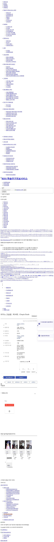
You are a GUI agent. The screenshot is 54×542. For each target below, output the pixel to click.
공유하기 (25, 382)
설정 (4, 48)
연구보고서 (9, 20)
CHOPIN (19, 337)
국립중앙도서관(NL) (11, 505)
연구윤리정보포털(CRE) (12, 508)
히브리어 (5, 212)
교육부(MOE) (9, 502)
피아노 (18, 335)
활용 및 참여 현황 (10, 130)
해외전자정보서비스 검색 (9, 144)
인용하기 (21, 377)
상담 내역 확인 (10, 84)
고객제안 (8, 85)
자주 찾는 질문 (10, 81)
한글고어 (5, 206)
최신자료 (8, 105)
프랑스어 (5, 209)
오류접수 (33, 382)
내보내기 (9, 382)
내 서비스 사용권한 (11, 34)
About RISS (6, 54)
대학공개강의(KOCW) (11, 489)
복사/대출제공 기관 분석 (12, 96)
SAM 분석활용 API (11, 128)
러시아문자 (6, 221)
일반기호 (5, 224)
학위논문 (8, 12)
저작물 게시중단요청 (8, 519)
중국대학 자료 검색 (11, 116)
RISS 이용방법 (9, 57)
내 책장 (8, 28)
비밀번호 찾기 (9, 45)
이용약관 (5, 512)
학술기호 (5, 215)
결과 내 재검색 (6, 194)
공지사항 (5, 141)
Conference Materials (11, 150)
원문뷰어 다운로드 (8, 136)
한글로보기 (34, 316)
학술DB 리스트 (10, 159)
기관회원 (8, 496)
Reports (8, 153)
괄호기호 (5, 213)
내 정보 (8, 50)
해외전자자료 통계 (8, 172)
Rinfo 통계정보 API (11, 125)
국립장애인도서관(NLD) (12, 504)
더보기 (35, 393)
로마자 (5, 225)
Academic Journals (10, 147)
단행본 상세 (6, 310)
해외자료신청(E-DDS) (8, 109)
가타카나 (5, 203)
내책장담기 (17, 382)
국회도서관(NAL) (10, 507)
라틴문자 (5, 219)
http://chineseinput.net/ (6, 240)
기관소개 (5, 517)
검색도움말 (6, 183)
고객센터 (5, 6)
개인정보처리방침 (7, 514)
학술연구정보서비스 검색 (9, 10)
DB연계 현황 (9, 60)
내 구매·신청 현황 (10, 32)
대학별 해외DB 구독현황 (12, 169)
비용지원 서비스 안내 (11, 113)
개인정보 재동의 (7, 515)
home (4, 308)
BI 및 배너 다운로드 (11, 61)
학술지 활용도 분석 (11, 95)
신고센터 (8, 87)
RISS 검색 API (9, 121)
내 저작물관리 (9, 31)
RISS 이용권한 (9, 68)
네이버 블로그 (6, 535)
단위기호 (5, 222)
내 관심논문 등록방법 (11, 69)
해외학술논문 (9, 15)
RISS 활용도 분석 (7, 89)
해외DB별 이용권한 (11, 168)
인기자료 (8, 106)
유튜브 (5, 538)
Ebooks (8, 148)
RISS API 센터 (6, 118)
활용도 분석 (5, 392)
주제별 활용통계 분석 (11, 93)
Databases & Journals (8, 155)
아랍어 (5, 227)
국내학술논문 (9, 14)
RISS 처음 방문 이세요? (9, 64)
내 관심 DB (9, 35)
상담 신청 (8, 82)
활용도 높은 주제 (10, 99)
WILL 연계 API (10, 124)
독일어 (5, 211)
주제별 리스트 (9, 161)
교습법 (22, 335)
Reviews (8, 152)
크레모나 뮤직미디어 (20, 324)
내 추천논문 (9, 26)
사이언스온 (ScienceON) (12, 510)
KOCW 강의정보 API (11, 122)
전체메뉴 (5, 7)
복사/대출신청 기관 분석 (12, 98)
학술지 (8, 17)
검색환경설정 (9, 52)
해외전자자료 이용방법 (12, 74)
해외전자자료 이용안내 (9, 163)
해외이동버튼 (4, 540)
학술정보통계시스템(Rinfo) (13, 490)
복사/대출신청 (9, 377)
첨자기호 (5, 218)
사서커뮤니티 (9, 495)
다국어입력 (6, 185)
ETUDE (18, 338)
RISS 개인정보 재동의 (8, 139)
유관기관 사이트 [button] (7, 501)
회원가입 (5, 1)
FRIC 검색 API (9, 127)
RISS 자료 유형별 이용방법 (13, 71)
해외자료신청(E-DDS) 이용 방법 (14, 111)
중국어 (5, 205)
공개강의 (8, 21)
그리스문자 (6, 208)
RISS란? (8, 66)
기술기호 (5, 216)
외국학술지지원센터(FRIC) (13, 492)
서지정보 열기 (36, 372)
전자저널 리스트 (10, 158)
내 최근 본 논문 (10, 29)
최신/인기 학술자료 (8, 102)
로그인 (5, 3)
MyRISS (5, 4)
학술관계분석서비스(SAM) (12, 493)
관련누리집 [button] (6, 487)
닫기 (2, 281)
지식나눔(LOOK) (10, 498)
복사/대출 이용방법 (11, 72)
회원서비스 (6, 38)
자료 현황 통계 (10, 92)
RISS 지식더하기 (10, 58)
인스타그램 (6, 536)
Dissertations (9, 149)
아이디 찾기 (9, 43)
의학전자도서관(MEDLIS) (12, 499)
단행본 (8, 18)
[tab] (5, 393)
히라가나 (5, 202)
